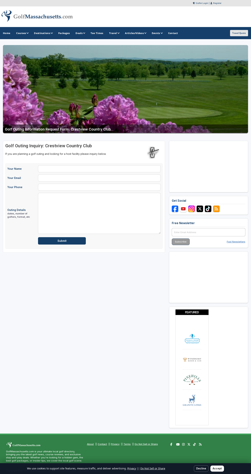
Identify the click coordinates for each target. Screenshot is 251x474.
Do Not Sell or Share (146, 444)
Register (217, 3)
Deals (79, 33)
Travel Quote (239, 33)
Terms (127, 444)
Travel (113, 33)
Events (156, 33)
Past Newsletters (236, 241)
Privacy (115, 444)
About (90, 444)
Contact (102, 444)
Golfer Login (202, 3)
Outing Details (18, 213)
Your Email (14, 177)
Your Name (14, 168)
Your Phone (14, 187)
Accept (217, 468)
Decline (201, 468)
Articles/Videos (134, 33)
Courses (21, 33)
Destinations (42, 33)
